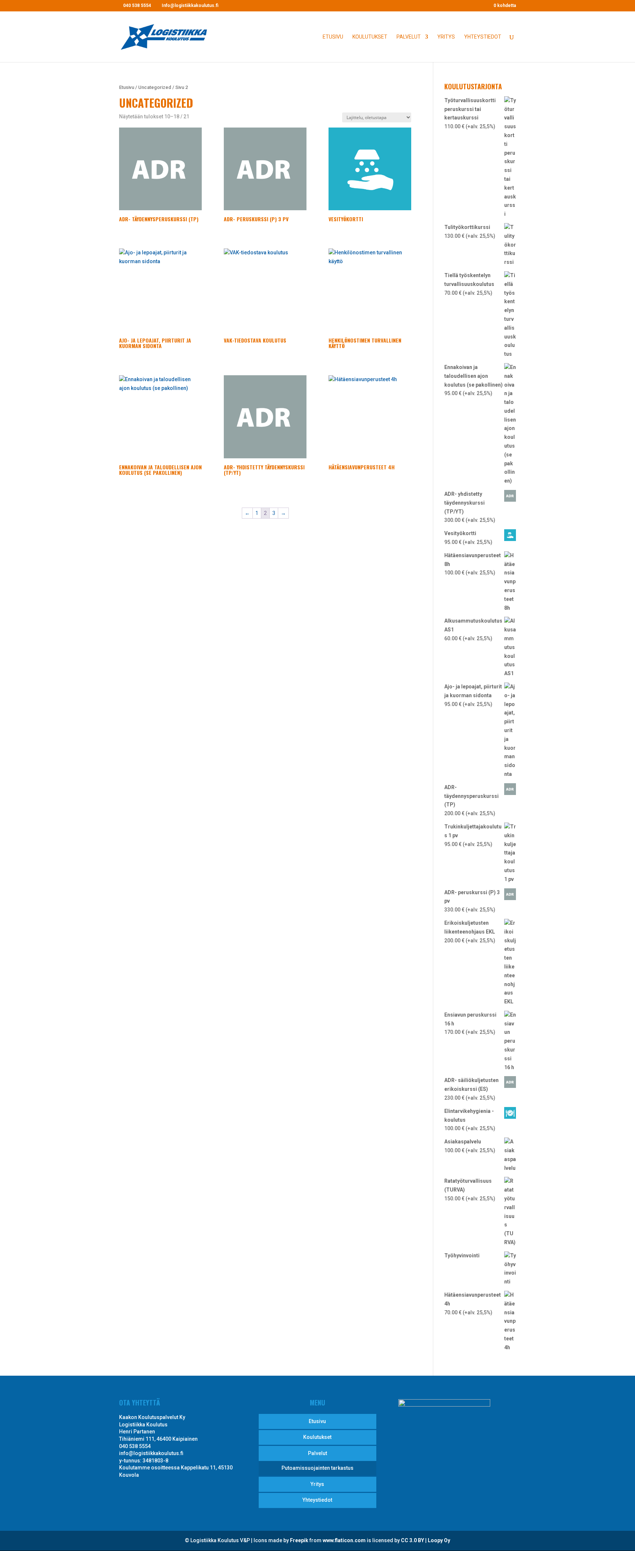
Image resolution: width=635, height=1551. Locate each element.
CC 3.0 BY (412, 1540)
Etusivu (333, 37)
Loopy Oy (439, 1540)
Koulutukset (369, 37)
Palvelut (409, 37)
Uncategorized (154, 87)
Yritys (446, 37)
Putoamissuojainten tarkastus (317, 1468)
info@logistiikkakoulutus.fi (151, 1453)
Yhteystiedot (482, 37)
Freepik (299, 1540)
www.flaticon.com (344, 1540)
